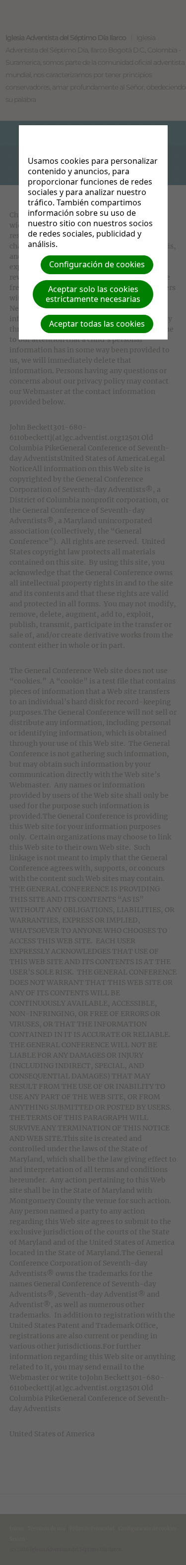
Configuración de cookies (97, 264)
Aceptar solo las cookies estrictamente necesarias (93, 294)
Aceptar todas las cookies (97, 323)
